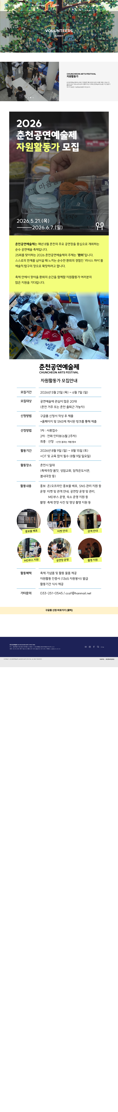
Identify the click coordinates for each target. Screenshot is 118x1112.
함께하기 (82, 5)
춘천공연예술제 (40, 5)
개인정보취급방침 (110, 659)
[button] (3, 82)
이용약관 (102, 659)
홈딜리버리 (55, 5)
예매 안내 (69, 5)
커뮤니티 (95, 5)
